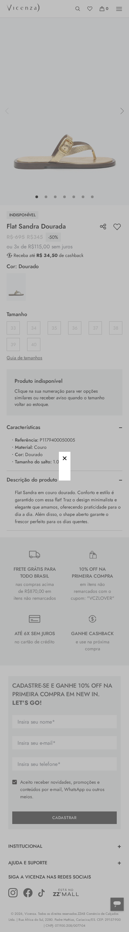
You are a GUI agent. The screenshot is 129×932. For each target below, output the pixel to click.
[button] (64, 457)
